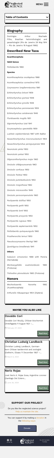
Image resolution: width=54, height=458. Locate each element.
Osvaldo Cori (13, 316)
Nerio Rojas (12, 370)
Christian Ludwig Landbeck (23, 342)
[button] (47, 17)
